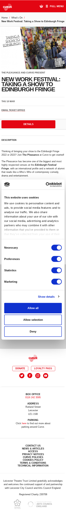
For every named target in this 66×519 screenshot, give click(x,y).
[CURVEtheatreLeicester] (29, 375)
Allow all (32, 308)
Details (28, 124)
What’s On (17, 17)
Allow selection (33, 319)
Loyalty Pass (43, 368)
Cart (41, 6)
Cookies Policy (33, 460)
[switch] (56, 259)
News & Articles (33, 448)
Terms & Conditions (33, 463)
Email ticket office (13, 110)
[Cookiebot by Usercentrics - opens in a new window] (46, 184)
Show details (46, 296)
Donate (20, 368)
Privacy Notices (33, 454)
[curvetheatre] (45, 375)
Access (33, 451)
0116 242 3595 (33, 397)
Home (4, 17)
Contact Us (33, 445)
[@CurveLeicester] (21, 375)
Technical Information (33, 465)
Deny (33, 331)
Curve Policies (33, 457)
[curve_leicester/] (37, 375)
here (24, 423)
